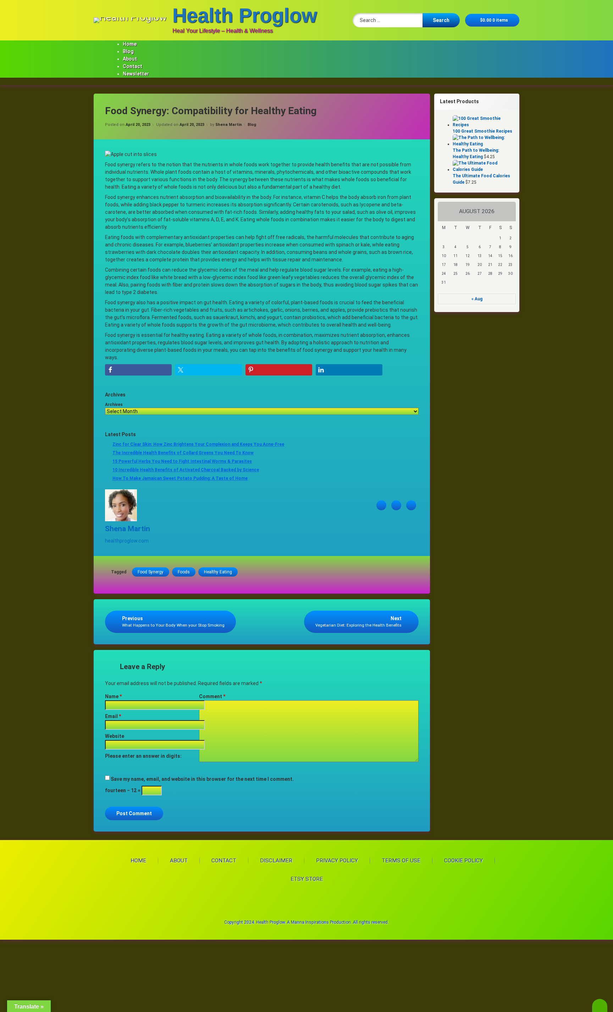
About (130, 59)
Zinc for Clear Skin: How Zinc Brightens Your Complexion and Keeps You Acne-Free (198, 444)
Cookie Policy (463, 860)
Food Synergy (151, 571)
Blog (128, 51)
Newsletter (136, 74)
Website (114, 736)
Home (130, 44)
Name (113, 696)
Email (113, 716)
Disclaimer (276, 860)
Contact (132, 66)
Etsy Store (307, 879)
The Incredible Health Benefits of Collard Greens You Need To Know (183, 452)
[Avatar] (121, 519)
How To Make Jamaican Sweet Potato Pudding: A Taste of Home (180, 478)
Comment (212, 696)
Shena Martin (228, 124)
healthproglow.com (127, 541)
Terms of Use (401, 860)
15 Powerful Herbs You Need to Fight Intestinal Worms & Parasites (182, 461)
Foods (184, 571)
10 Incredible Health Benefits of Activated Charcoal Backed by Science (185, 469)
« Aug (476, 298)
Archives (114, 404)
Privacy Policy (337, 860)
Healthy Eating (218, 571)
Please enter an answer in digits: (143, 756)
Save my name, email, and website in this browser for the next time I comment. (202, 779)
